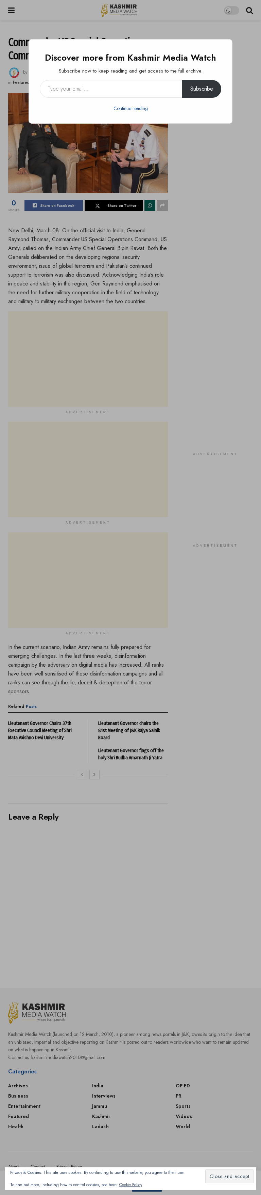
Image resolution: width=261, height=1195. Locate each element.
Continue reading (131, 108)
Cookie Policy (130, 1185)
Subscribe (201, 89)
